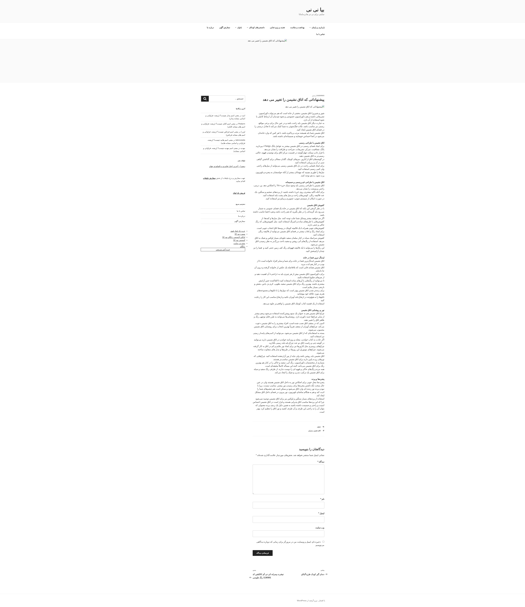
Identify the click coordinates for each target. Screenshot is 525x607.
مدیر (313, 95)
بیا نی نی (315, 9)
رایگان (242, 246)
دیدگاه (320, 462)
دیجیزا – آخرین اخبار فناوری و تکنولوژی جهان (227, 166)
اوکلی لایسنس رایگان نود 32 (233, 237)
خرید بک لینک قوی (238, 231)
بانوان (239, 27)
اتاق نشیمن (317, 430)
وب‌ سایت (319, 527)
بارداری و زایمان (318, 27)
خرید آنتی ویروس (223, 249)
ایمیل (321, 513)
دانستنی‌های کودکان (257, 27)
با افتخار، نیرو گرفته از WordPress (311, 600)
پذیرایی (310, 430)
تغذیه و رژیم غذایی (277, 27)
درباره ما (210, 27)
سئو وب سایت (239, 243)
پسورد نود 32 (240, 234)
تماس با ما (320, 34)
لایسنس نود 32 (239, 240)
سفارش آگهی (224, 27)
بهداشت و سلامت (297, 27)
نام (322, 499)
